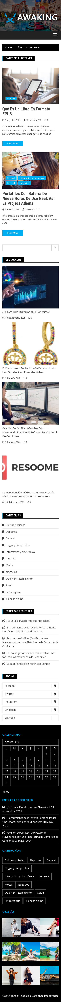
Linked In (10, 709)
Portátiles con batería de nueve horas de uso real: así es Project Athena (28, 198)
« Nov (5, 791)
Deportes (11, 531)
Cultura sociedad (15, 525)
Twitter (9, 694)
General (11, 178)
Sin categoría (13, 592)
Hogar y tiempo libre (18, 545)
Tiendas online (14, 599)
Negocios (24, 182)
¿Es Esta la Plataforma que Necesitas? (26, 312)
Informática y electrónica (32, 178)
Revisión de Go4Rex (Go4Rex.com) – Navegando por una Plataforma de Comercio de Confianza (30, 432)
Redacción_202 (33, 119)
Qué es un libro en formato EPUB (26, 111)
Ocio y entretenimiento (19, 578)
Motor (9, 565)
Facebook (10, 686)
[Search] (55, 248)
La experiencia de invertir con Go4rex (28, 663)
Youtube (10, 718)
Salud (9, 585)
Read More (12, 143)
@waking (29, 209)
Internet (11, 98)
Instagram (11, 701)
